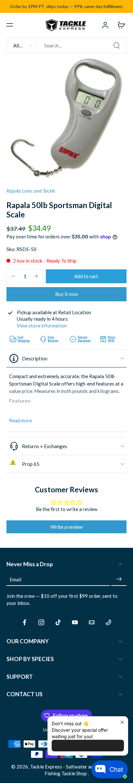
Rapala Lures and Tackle (30, 191)
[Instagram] (41, 622)
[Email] (92, 622)
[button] (10, 24)
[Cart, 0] (119, 25)
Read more (20, 420)
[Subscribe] (119, 579)
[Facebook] (24, 622)
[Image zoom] (66, 118)
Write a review (66, 527)
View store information (42, 325)
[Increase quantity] (36, 276)
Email (15, 579)
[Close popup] (122, 722)
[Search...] (116, 45)
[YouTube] (75, 622)
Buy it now (66, 294)
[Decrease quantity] (13, 276)
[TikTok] (58, 622)
